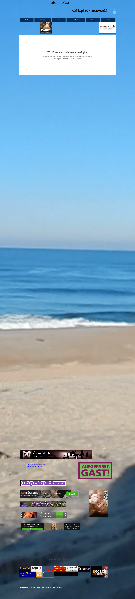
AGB (47, 587)
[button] (114, 11)
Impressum (57, 587)
